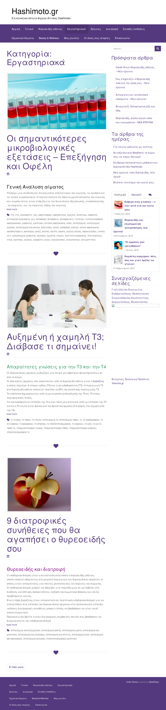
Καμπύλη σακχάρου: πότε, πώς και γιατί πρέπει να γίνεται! (140, 260)
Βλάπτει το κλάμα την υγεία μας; (133, 182)
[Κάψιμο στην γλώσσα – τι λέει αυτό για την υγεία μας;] (118, 205)
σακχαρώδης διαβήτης (24, 235)
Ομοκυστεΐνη (89, 231)
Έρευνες (96, 29)
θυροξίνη (98, 381)
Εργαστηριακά (76, 29)
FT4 (17, 215)
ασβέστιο (92, 215)
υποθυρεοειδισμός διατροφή (61, 638)
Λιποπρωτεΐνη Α (15, 231)
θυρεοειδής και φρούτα (58, 634)
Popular (120, 194)
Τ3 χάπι (87, 423)
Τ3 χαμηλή (77, 423)
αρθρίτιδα (82, 215)
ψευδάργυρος (88, 239)
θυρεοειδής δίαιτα (72, 630)
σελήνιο (41, 235)
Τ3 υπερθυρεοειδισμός (59, 423)
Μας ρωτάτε (71, 38)
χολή (47, 239)
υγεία (9, 239)
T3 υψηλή (36, 419)
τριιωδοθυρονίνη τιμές (56, 428)
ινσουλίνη (46, 227)
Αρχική (16, 29)
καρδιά (74, 227)
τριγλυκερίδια (94, 235)
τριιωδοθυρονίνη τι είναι (29, 428)
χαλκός (28, 239)
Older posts (17, 667)
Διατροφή (112, 29)
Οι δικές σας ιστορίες (97, 38)
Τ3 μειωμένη (26, 423)
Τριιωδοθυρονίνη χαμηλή (82, 428)
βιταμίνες (41, 219)
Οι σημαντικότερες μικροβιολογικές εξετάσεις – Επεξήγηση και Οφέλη (56, 152)
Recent (136, 194)
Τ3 (80, 419)
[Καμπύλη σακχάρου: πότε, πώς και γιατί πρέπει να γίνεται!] (118, 259)
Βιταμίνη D (53, 219)
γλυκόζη (79, 219)
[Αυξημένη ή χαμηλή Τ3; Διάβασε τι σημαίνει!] (57, 296)
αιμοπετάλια (59, 215)
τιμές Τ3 (11, 428)
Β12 (33, 219)
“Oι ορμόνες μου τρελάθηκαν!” (134, 243)
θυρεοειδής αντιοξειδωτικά (25, 630)
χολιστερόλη (73, 239)
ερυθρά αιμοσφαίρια (54, 223)
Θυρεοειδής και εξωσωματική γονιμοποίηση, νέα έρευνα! (130, 225)
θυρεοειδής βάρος (51, 630)
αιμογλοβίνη (45, 215)
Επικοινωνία (122, 38)
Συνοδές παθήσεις (134, 29)
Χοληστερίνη (58, 239)
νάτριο (45, 231)
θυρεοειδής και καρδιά (28, 227)
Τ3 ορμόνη (40, 423)
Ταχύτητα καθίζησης (75, 235)
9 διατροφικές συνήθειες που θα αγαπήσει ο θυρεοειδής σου (56, 534)
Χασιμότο (38, 239)
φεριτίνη (18, 239)
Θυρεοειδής (79, 223)
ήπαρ (69, 223)
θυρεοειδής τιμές (68, 419)
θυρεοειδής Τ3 (50, 419)
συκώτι (60, 235)
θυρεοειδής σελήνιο (34, 638)
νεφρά (61, 231)
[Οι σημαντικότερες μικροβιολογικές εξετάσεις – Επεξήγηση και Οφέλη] (57, 101)
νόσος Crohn (73, 231)
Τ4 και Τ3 (97, 423)
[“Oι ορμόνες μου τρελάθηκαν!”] (118, 245)
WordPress (154, 681)
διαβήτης (27, 223)
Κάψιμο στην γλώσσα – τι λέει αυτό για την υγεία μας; (140, 205)
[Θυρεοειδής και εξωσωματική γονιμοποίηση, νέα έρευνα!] (118, 223)
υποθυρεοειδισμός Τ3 (18, 432)
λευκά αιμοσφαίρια (89, 227)
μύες (38, 231)
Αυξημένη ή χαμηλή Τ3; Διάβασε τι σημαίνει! (55, 341)
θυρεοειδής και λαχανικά (31, 634)
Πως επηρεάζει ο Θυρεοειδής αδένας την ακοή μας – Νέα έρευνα (133, 83)
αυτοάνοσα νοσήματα (18, 219)
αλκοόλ (71, 215)
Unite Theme (132, 681)
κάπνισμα (65, 227)
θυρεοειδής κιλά (80, 634)
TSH (35, 215)
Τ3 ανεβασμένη (91, 419)
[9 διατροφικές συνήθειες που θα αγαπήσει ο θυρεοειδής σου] (57, 484)
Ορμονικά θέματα (23, 38)
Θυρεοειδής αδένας (50, 29)
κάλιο (56, 227)
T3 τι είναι (16, 419)
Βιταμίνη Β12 (66, 219)
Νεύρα (53, 231)
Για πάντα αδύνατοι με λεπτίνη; (133, 146)
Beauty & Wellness (49, 38)
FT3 (12, 215)
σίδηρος (51, 235)
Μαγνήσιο (29, 231)
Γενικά (29, 29)
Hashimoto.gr (35, 10)
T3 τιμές (26, 419)
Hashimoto (26, 215)
